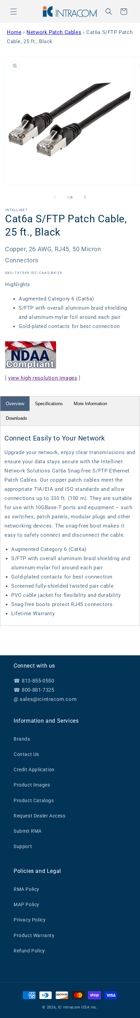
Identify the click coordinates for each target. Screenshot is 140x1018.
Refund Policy (29, 950)
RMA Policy (26, 889)
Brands (22, 739)
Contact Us (26, 754)
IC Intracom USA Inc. (78, 1007)
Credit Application (34, 769)
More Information (90, 403)
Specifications (49, 403)
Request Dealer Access (40, 815)
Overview (15, 403)
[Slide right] (84, 197)
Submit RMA (28, 831)
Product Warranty (34, 935)
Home (14, 32)
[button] (13, 11)
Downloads (16, 418)
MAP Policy (26, 904)
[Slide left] (55, 197)
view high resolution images (42, 378)
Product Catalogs (34, 800)
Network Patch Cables (54, 32)
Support (23, 846)
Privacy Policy (30, 919)
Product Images (32, 785)
